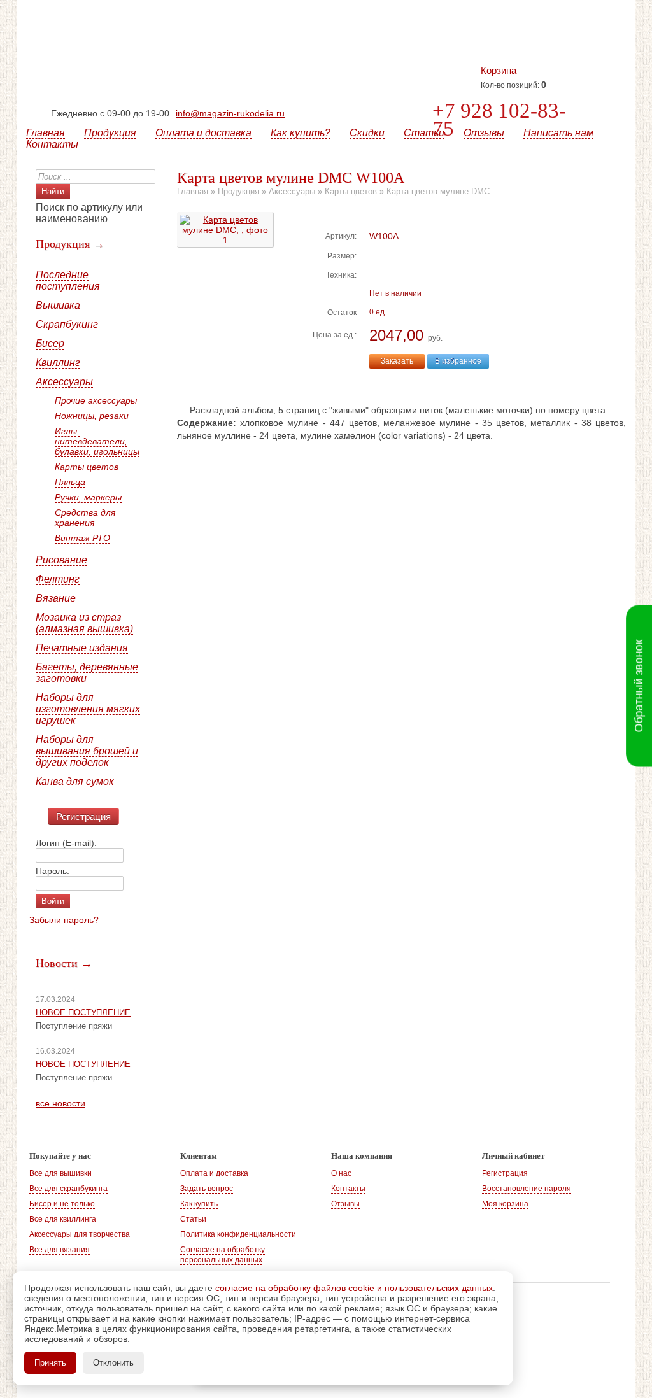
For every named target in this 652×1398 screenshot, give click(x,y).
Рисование (61, 559)
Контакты (52, 144)
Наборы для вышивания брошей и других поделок (87, 751)
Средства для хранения (85, 517)
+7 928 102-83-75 (499, 120)
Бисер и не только (62, 1203)
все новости (60, 1103)
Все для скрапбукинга (68, 1188)
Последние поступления (68, 280)
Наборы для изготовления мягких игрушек (88, 709)
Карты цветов (86, 467)
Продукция (110, 132)
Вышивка (58, 305)
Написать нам (558, 132)
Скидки (367, 132)
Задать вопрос (206, 1188)
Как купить (199, 1203)
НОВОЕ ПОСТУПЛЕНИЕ (83, 1012)
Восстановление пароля (526, 1188)
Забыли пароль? (64, 920)
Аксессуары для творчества (79, 1234)
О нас (341, 1173)
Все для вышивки (60, 1173)
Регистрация (83, 816)
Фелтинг (58, 579)
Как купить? (300, 132)
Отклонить (113, 1362)
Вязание (56, 598)
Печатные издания (82, 647)
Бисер (50, 343)
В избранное (458, 361)
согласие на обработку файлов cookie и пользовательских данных (354, 1288)
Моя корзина (505, 1203)
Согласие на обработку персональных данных (222, 1254)
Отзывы (484, 132)
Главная (45, 132)
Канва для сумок (75, 781)
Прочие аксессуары (96, 400)
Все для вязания (59, 1249)
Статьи (424, 132)
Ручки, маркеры (88, 497)
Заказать (397, 361)
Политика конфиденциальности (238, 1234)
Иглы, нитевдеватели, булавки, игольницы (97, 441)
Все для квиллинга (62, 1219)
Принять (50, 1362)
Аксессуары (64, 381)
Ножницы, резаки (92, 416)
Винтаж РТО (82, 538)
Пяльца (70, 482)
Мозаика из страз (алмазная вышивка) (84, 623)
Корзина (498, 70)
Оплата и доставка (203, 132)
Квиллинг (58, 362)
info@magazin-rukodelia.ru (230, 113)
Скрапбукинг (67, 324)
